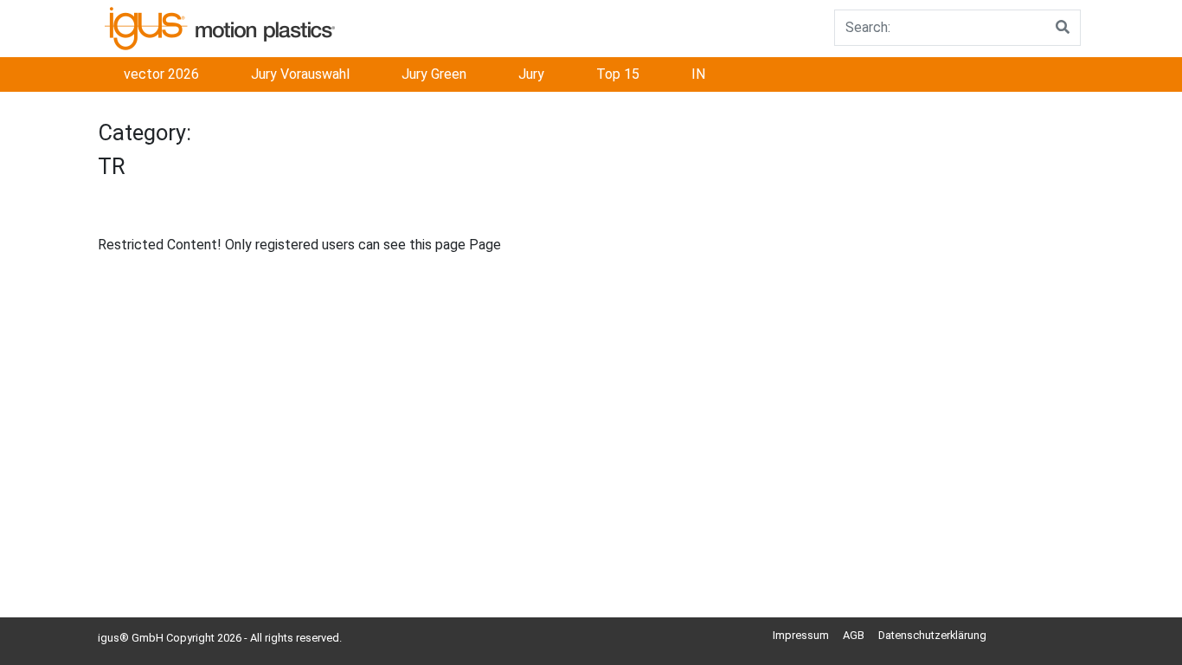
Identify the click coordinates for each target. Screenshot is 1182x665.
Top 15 (617, 74)
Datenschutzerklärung (932, 635)
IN (698, 74)
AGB (853, 635)
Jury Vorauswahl (300, 74)
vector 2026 (161, 74)
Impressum (801, 635)
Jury (531, 74)
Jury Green (433, 74)
